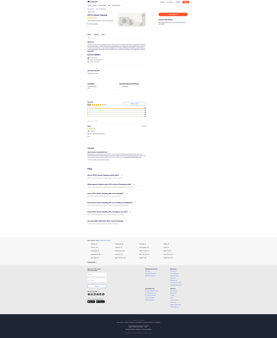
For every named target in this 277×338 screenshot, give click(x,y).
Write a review (134, 104)
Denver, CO (94, 247)
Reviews (96, 34)
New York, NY (167, 251)
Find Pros (147, 271)
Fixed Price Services (150, 275)
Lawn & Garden (102, 5)
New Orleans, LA (144, 251)
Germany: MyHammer (130, 322)
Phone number (93, 24)
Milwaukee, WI (95, 251)
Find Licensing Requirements (131, 157)
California (134, 326)
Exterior (95, 5)
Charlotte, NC (119, 244)
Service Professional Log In (152, 290)
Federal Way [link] (102, 9)
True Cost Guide (174, 273)
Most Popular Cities (93, 240)
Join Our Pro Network (150, 293)
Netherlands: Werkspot (148, 322)
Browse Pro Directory (150, 273)
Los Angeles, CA (144, 247)
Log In (178, 2)
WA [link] (97, 9)
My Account (173, 271)
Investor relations (174, 300)
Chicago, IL (142, 244)
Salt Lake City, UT (144, 254)
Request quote (173, 14)
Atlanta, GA (94, 244)
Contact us (173, 302)
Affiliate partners (174, 307)
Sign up (97, 286)
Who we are (173, 293)
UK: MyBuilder (158, 322)
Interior (89, 5)
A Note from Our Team (175, 282)
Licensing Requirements (176, 285)
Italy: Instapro (139, 322)
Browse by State (105, 240)
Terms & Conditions (147, 329)
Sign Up (186, 2)
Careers (172, 295)
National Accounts (149, 300)
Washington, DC (168, 258)
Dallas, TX (166, 244)
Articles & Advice (116, 5)
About (89, 34)
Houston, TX (118, 247)
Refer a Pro (173, 278)
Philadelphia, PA (95, 254)
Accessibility (146, 326)
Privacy (130, 326)
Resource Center (174, 275)
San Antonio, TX (168, 254)
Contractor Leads (149, 297)
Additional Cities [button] (91, 262)
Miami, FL (166, 247)
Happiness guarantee (175, 304)
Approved (91, 12)
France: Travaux (120, 322)
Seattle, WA (142, 258)
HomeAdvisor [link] (90, 9)
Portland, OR (119, 254)
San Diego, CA (95, 258)
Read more (90, 51)
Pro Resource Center (150, 295)
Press (171, 297)
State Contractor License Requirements (97, 152)
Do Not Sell (139, 326)
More (109, 5)
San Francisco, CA (120, 258)
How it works (173, 290)
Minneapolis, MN (120, 251)
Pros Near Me (173, 280)
